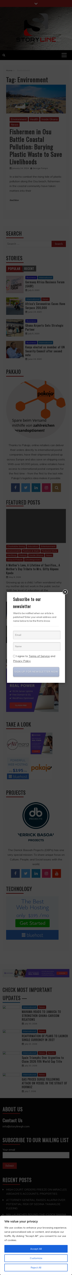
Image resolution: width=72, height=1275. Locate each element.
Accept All (36, 1248)
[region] (36, 1245)
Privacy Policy (22, 661)
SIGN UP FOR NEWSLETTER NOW (36, 671)
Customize (36, 1258)
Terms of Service (39, 656)
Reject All (36, 1267)
